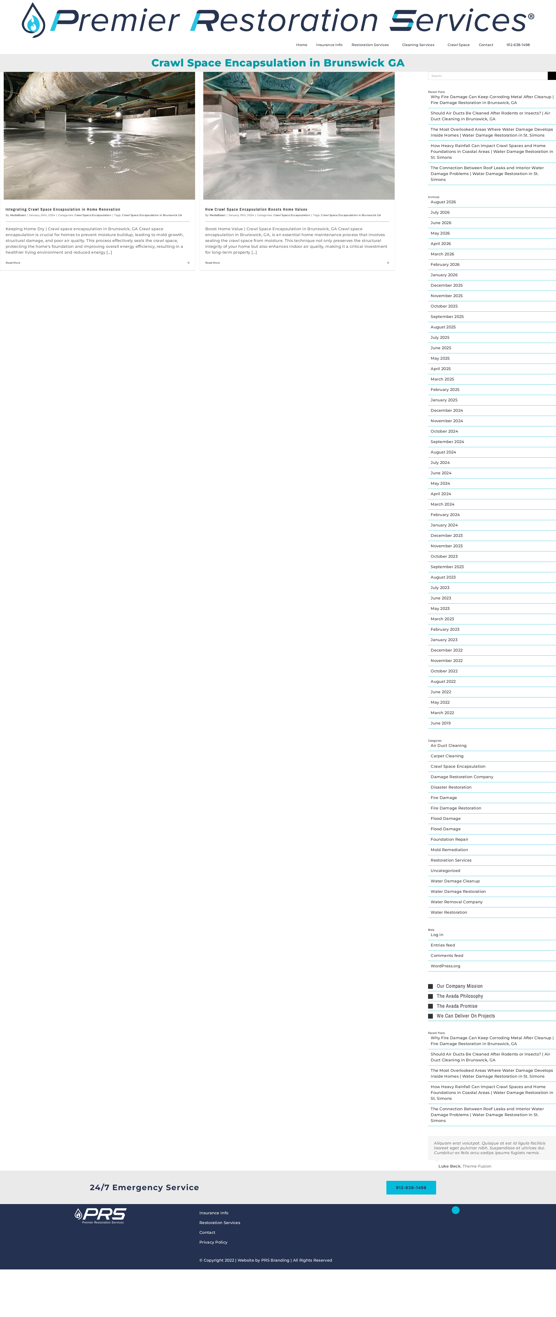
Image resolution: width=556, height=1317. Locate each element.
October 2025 (444, 306)
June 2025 (441, 348)
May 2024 (440, 483)
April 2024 (441, 493)
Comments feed (447, 955)
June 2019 (441, 723)
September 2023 (447, 566)
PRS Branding (275, 1260)
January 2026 (444, 275)
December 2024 (447, 410)
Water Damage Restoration (458, 891)
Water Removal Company (457, 902)
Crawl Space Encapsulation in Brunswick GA (152, 215)
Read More (13, 262)
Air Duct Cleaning (449, 745)
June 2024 (441, 473)
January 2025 (444, 400)
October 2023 (444, 556)
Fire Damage (444, 797)
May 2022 (440, 702)
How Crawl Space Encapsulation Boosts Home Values (256, 209)
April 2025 (441, 368)
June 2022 (441, 692)
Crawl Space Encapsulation (92, 215)
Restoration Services (451, 860)
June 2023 (441, 598)
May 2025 (440, 358)
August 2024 (443, 452)
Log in (437, 934)
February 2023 (445, 629)
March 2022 (442, 712)
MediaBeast (18, 215)
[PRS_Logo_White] (100, 1208)
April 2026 (441, 243)
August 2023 (443, 577)
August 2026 (443, 202)
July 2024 (440, 462)
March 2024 (442, 504)
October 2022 (444, 671)
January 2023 (444, 639)
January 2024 (444, 525)
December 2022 (447, 650)
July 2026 (440, 212)
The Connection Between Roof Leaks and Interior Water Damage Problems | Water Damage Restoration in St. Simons (487, 173)
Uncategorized (445, 870)
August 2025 (443, 327)
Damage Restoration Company (462, 776)
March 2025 (442, 379)
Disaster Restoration (451, 787)
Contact (207, 1232)
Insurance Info (213, 1213)
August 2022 (443, 681)
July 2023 (440, 587)
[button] (492, 986)
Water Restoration (449, 912)
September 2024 (447, 441)
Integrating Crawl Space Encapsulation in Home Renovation (63, 209)
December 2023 (447, 535)
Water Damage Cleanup (455, 881)
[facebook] (456, 1210)
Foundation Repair (449, 839)
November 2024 (447, 421)
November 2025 (447, 295)
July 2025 (440, 337)
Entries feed (443, 945)
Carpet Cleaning (447, 756)
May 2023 (440, 608)
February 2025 (445, 389)
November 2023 (447, 546)
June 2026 (441, 222)
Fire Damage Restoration (456, 808)
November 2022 (447, 660)
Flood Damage (446, 818)
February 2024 (445, 514)
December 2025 (447, 285)
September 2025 (447, 316)
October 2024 (444, 431)
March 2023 (442, 619)
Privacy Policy (213, 1242)
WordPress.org (445, 966)
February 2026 (445, 264)
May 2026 (440, 233)
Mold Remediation (449, 849)
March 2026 (442, 254)
